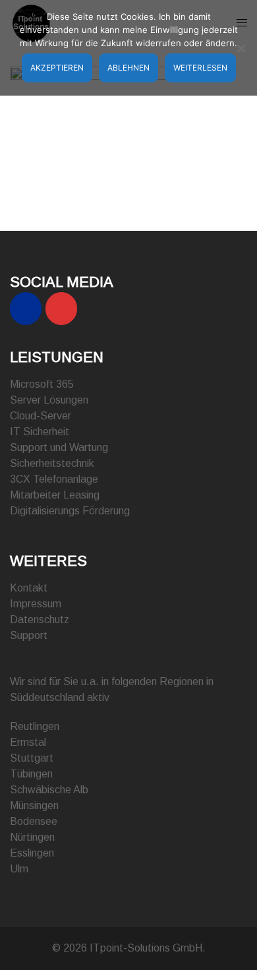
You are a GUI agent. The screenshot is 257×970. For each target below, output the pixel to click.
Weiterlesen (200, 68)
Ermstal (28, 742)
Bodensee (33, 821)
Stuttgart (31, 758)
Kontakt (28, 587)
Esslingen (32, 853)
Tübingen (31, 773)
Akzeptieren (57, 68)
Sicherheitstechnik (52, 463)
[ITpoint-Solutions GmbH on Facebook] (26, 308)
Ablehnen (128, 68)
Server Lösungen (49, 400)
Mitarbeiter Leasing (55, 494)
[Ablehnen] (240, 48)
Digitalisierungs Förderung (70, 510)
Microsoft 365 (42, 384)
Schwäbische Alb (49, 789)
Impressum (35, 603)
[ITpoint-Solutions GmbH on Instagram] (61, 308)
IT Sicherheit (39, 431)
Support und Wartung (59, 447)
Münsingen (34, 805)
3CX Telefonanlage (54, 479)
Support (28, 635)
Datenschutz (39, 619)
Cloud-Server (40, 415)
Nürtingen (32, 837)
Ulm (19, 868)
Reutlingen (34, 726)
